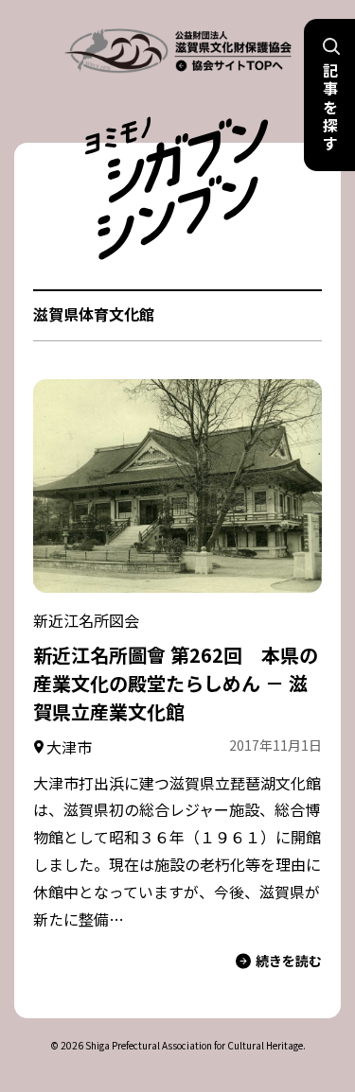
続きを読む (289, 960)
